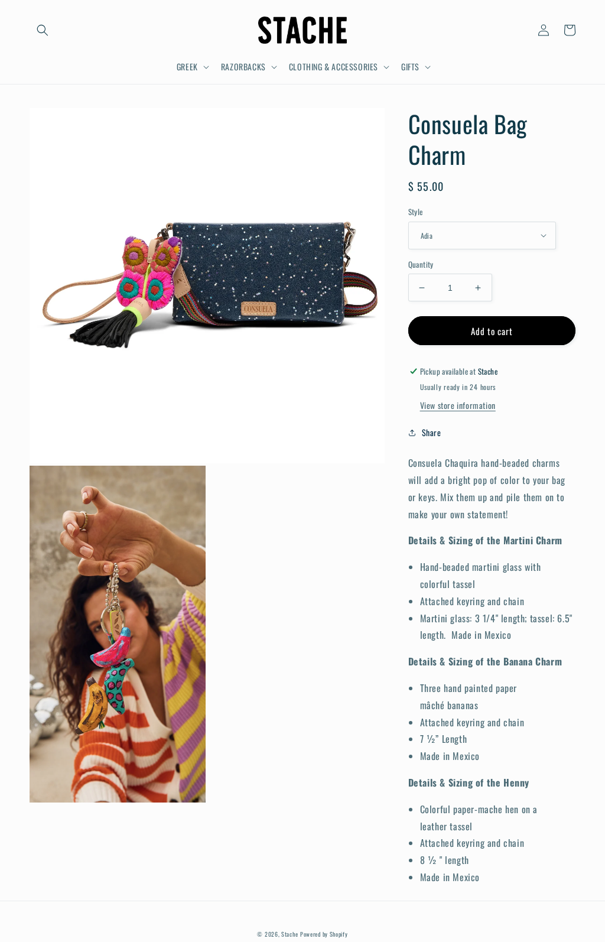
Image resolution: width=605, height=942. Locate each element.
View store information (458, 405)
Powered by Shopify (324, 934)
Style (415, 211)
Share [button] (431, 432)
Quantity (421, 264)
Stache (289, 934)
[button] (43, 30)
